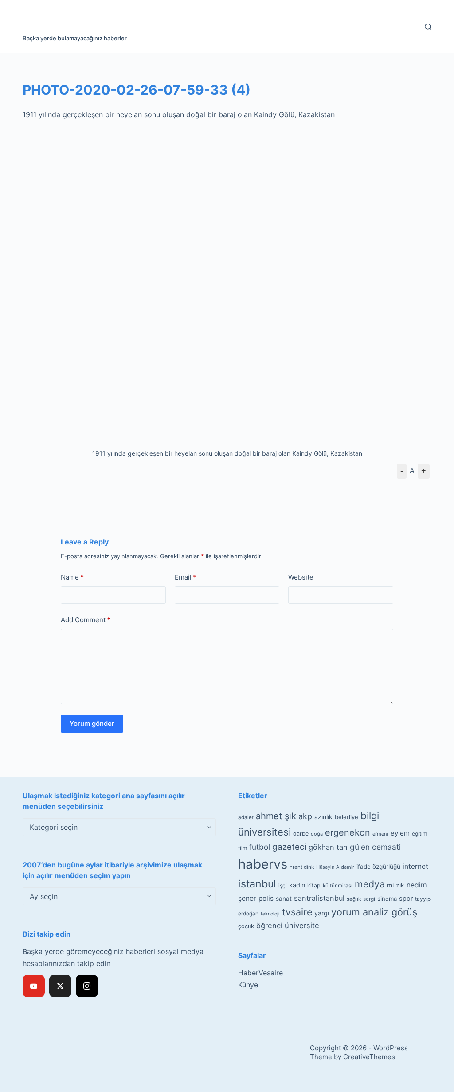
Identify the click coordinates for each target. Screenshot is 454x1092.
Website (300, 577)
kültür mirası (337, 886)
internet (415, 866)
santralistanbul (319, 898)
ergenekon (347, 832)
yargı (321, 913)
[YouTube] (34, 986)
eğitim (419, 833)
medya (370, 884)
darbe (301, 833)
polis (266, 898)
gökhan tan (328, 847)
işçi (282, 886)
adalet (246, 817)
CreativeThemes (369, 1057)
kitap (314, 885)
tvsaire (297, 912)
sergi (369, 898)
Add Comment (85, 619)
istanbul (257, 884)
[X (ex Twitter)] (60, 986)
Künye (248, 984)
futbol (259, 847)
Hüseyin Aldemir (335, 867)
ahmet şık (276, 816)
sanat (284, 898)
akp (305, 816)
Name (72, 577)
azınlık (323, 816)
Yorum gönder (92, 723)
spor (406, 899)
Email (185, 577)
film (242, 847)
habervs (262, 864)
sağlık (354, 899)
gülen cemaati (375, 847)
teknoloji (270, 914)
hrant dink (302, 867)
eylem (400, 833)
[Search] (428, 27)
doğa (317, 834)
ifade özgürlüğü (378, 866)
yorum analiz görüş (374, 912)
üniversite (302, 925)
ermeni (380, 834)
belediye (346, 816)
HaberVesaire (260, 972)
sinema (387, 898)
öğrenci (269, 925)
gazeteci (289, 847)
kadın (297, 885)
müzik (395, 885)
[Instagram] (87, 986)
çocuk (246, 926)
